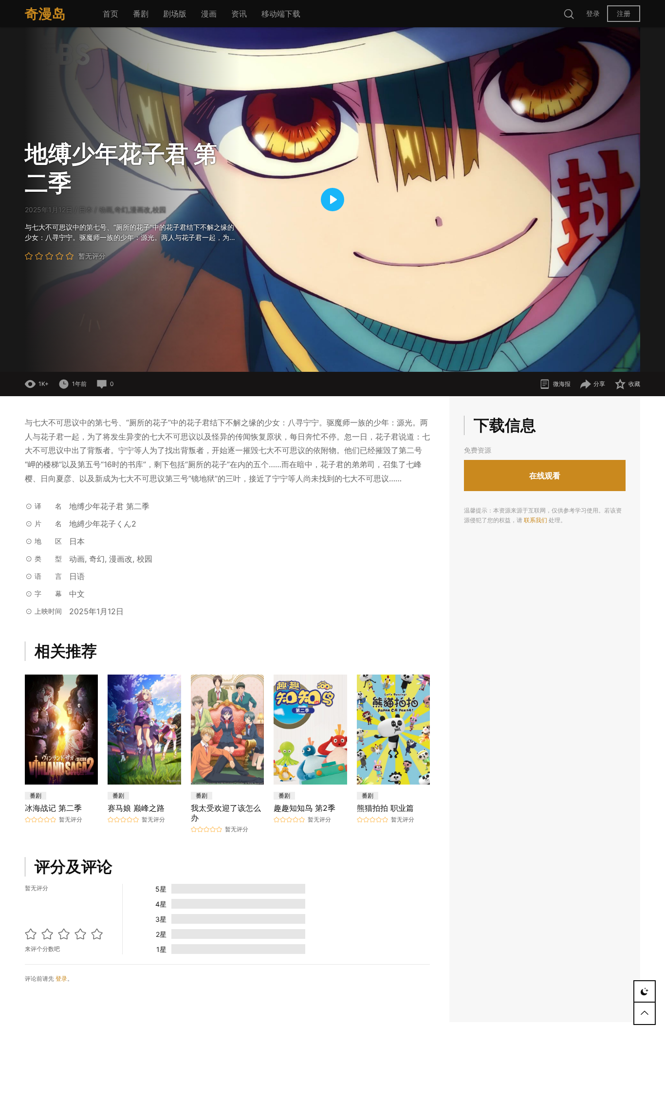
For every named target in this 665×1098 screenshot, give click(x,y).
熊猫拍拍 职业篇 (385, 808)
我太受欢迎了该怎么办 (226, 813)
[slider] (272, 359)
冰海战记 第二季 (53, 808)
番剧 (140, 13)
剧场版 (174, 13)
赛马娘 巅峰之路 (136, 808)
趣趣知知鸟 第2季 (304, 808)
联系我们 (535, 520)
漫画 (209, 13)
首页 (110, 13)
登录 (593, 13)
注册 (623, 13)
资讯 (239, 13)
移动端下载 (280, 13)
